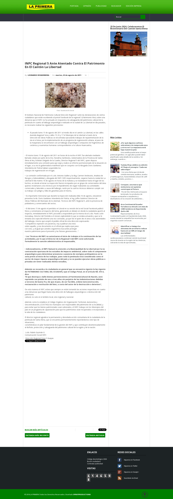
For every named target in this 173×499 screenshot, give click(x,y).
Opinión (87, 6)
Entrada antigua (95, 435)
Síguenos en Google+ (120, 472)
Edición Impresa (133, 6)
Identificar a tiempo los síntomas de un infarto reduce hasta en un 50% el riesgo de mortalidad (134, 229)
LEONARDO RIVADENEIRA (38, 75)
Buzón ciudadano (94, 461)
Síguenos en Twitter (120, 466)
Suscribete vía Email (120, 478)
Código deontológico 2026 (97, 459)
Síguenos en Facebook (120, 460)
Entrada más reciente (37, 435)
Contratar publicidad (95, 463)
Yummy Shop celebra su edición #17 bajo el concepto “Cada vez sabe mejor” (134, 167)
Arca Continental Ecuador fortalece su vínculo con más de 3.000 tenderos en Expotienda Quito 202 (134, 207)
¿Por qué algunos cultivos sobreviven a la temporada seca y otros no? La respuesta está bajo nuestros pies (134, 146)
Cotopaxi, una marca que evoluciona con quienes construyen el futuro (131, 186)
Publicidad (101, 6)
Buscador (116, 6)
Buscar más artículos (36, 429)
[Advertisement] (66, 41)
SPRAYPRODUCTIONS (82, 494)
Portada (74, 6)
